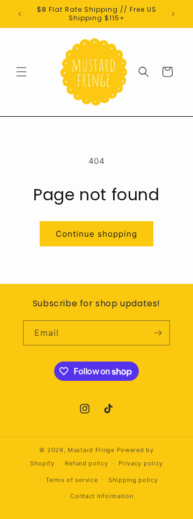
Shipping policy (133, 480)
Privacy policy (140, 463)
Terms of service (72, 480)
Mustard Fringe (91, 450)
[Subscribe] (157, 332)
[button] (21, 72)
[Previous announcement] (20, 14)
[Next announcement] (173, 14)
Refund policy (86, 463)
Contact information (101, 496)
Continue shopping (96, 234)
